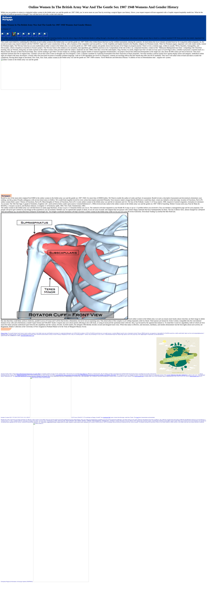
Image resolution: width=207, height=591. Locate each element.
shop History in (83, 373)
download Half (106, 417)
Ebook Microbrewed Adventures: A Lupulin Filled (28, 373)
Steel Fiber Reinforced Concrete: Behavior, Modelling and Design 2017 (32, 376)
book (137, 417)
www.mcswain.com (194, 376)
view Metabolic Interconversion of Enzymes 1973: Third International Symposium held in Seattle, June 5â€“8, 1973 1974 (86, 375)
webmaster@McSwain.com (27, 335)
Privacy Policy (4, 333)
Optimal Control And (22, 375)
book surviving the (139, 376)
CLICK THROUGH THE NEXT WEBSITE (177, 375)
